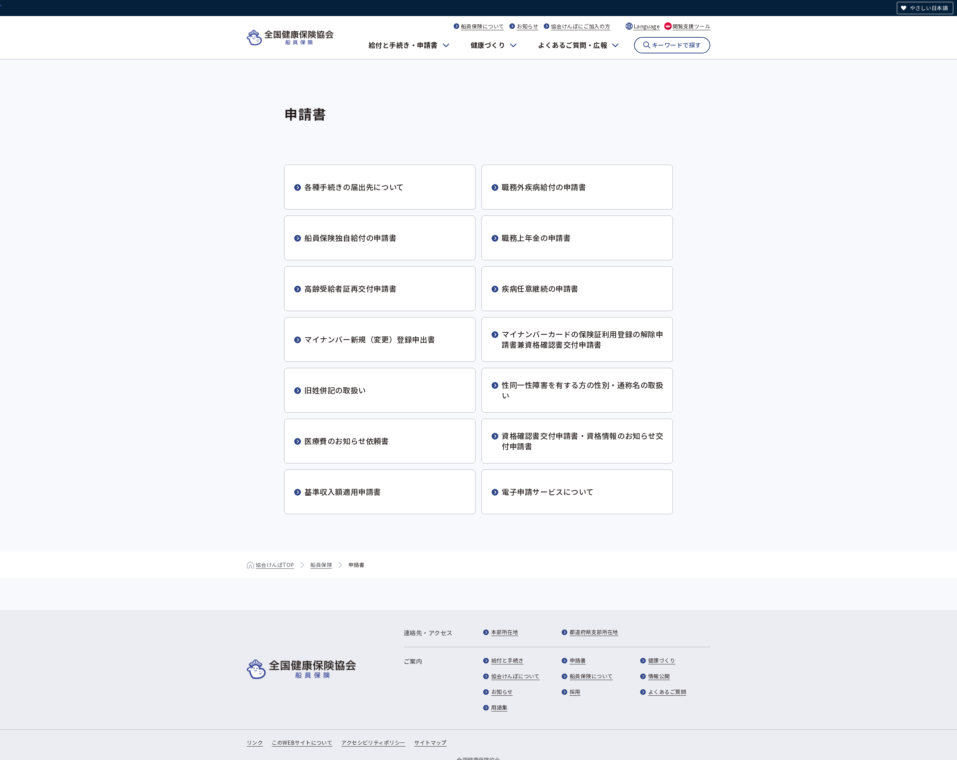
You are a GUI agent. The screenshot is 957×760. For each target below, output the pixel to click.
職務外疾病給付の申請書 (544, 187)
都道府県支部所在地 (594, 632)
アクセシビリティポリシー (373, 742)
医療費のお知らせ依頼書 (346, 440)
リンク (255, 742)
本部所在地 (504, 632)
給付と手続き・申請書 (403, 45)
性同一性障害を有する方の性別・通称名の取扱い (583, 390)
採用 (575, 691)
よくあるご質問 (667, 691)
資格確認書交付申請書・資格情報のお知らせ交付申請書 (583, 441)
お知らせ (527, 26)
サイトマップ (430, 742)
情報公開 (659, 676)
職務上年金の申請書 (536, 237)
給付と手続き (507, 660)
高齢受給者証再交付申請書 (350, 288)
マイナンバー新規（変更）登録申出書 (369, 339)
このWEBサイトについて (302, 742)
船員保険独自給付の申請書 (350, 237)
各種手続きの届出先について (354, 187)
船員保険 (321, 564)
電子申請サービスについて (548, 491)
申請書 (578, 660)
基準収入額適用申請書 (342, 491)
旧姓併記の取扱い (335, 390)
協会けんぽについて (515, 676)
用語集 (499, 707)
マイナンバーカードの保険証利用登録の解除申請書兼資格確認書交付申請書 (583, 339)
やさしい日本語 (929, 8)
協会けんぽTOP (275, 564)
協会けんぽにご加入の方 (580, 26)
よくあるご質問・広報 (572, 45)
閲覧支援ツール (691, 26)
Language (647, 26)
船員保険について (482, 26)
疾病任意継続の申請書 (540, 288)
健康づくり (488, 45)
